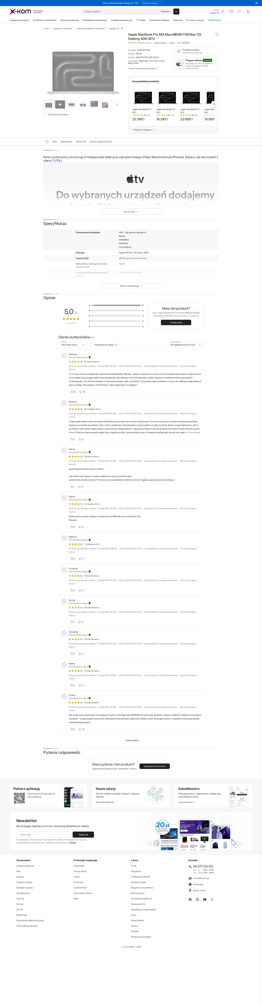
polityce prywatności (135, 514)
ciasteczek (105, 490)
